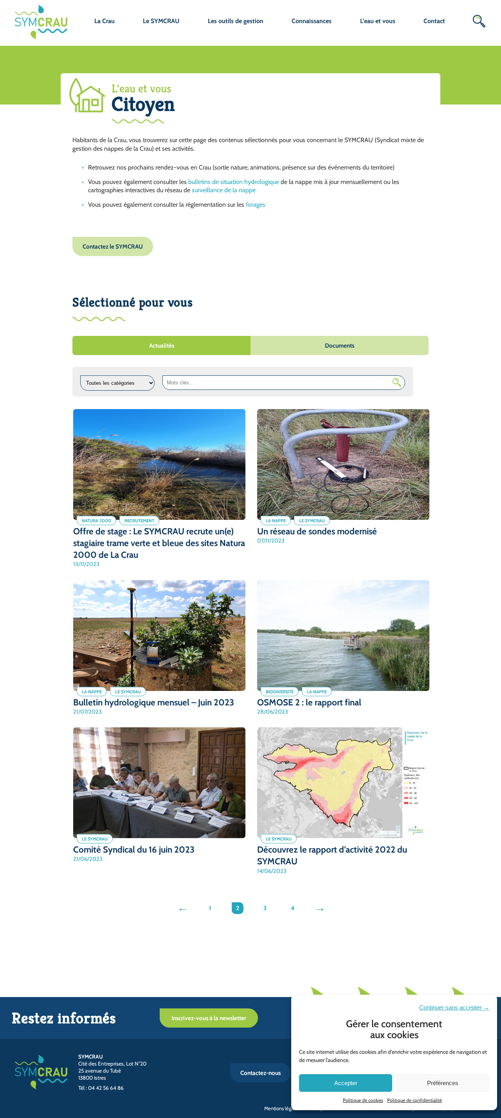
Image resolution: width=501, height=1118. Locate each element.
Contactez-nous (260, 1073)
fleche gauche (184, 909)
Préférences (442, 1083)
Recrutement (139, 520)
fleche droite (321, 909)
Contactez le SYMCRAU (113, 246)
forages (255, 204)
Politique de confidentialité (414, 1100)
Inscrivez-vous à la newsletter (208, 1018)
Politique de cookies (363, 1100)
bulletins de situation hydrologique (233, 182)
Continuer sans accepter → (454, 1007)
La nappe (276, 520)
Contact (434, 21)
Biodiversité (280, 691)
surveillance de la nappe (224, 190)
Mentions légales (281, 1108)
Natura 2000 (96, 520)
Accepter (345, 1083)
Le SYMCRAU (312, 520)
